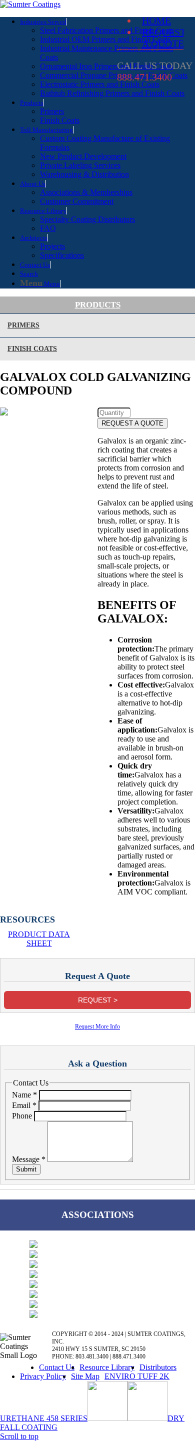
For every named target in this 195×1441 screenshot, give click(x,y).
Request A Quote (164, 37)
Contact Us (56, 1367)
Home (156, 20)
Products (97, 305)
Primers (24, 325)
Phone (23, 1116)
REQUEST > (98, 1000)
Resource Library (107, 1367)
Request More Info (97, 1026)
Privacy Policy (43, 1376)
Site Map (85, 1376)
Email (24, 1105)
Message (29, 1159)
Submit (26, 1169)
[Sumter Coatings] (30, 4)
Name (24, 1094)
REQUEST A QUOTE (133, 423)
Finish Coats (32, 348)
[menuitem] (107, 57)
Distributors (158, 1367)
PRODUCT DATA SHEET (39, 939)
